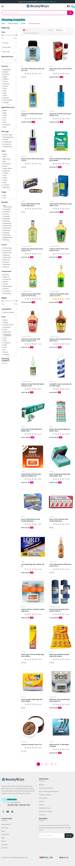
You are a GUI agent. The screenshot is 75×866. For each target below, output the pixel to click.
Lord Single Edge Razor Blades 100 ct (32, 565)
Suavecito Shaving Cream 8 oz (31, 744)
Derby (51, 156)
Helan (51, 201)
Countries (4, 848)
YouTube (7, 811)
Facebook (3, 811)
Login (3, 831)
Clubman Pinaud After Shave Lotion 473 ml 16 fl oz (31, 295)
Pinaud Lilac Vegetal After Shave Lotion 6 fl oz (32, 249)
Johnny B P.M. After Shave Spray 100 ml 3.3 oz (60, 114)
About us (42, 785)
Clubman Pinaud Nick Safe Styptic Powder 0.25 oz (32, 385)
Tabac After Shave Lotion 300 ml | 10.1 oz (60, 69)
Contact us (42, 815)
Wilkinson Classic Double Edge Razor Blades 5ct (59, 700)
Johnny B (24, 111)
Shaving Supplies (5, 360)
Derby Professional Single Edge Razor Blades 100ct (59, 475)
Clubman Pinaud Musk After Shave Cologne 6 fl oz (30, 340)
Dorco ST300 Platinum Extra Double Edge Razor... (30, 204)
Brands (3, 841)
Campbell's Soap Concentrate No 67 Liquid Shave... (60, 385)
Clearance (4, 844)
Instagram (12, 811)
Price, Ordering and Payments (49, 791)
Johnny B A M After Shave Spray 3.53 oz (32, 114)
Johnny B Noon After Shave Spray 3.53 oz (32, 159)
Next (55, 764)
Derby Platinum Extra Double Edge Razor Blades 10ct (31, 475)
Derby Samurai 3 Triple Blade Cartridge (59, 745)
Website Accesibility (45, 811)
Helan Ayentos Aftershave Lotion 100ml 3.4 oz (60, 204)
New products (6, 824)
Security (41, 805)
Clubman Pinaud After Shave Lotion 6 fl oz (59, 249)
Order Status (43, 798)
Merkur (23, 606)
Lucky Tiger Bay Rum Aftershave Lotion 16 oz (60, 565)
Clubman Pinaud (26, 246)
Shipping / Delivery (45, 795)
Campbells (52, 381)
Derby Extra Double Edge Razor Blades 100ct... (59, 430)
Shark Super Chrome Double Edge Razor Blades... (32, 655)
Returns (41, 801)
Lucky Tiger (53, 561)
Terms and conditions (46, 788)
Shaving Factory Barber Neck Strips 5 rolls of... (59, 610)
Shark (23, 652)
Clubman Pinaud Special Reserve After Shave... (60, 340)
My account (5, 834)
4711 (22, 66)
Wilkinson (52, 697)
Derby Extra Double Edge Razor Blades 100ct (31, 430)
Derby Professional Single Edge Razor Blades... (59, 159)
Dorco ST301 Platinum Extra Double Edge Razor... (58, 520)
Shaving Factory (54, 606)
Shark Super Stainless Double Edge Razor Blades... (59, 655)
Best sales (4, 828)
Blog (2, 838)
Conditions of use (44, 808)
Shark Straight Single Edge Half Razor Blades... (31, 700)
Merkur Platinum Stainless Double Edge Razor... (32, 610)
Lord (22, 561)
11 (52, 764)
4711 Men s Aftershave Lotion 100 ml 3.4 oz (32, 69)
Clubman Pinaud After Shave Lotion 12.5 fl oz (59, 295)
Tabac (51, 66)
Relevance (62, 30)
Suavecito (24, 742)
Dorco (23, 201)
